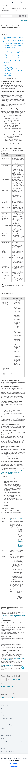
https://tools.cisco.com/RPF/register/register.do (20, 544)
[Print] (26, 16)
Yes (3, 679)
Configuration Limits (10, 47)
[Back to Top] (22, 667)
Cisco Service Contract (13, 689)
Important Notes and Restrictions (13, 49)
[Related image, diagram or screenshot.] (3, 285)
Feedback (17, 679)
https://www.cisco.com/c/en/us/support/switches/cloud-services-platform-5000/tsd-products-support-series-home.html (13, 617)
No (8, 679)
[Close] (26, 756)
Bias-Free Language (23, 20)
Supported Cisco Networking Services (14, 43)
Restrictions (9, 67)
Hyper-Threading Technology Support (15, 51)
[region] (14, 762)
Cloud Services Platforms (8, 697)
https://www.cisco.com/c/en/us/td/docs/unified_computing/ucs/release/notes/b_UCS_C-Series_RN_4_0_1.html (13, 472)
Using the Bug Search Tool (11, 69)
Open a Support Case (7, 686)
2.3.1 (3, 15)
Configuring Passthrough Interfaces (14, 55)
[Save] (20, 16)
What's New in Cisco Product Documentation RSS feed (12, 664)
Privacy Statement (13, 763)
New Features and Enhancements (13, 45)
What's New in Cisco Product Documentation (12, 659)
